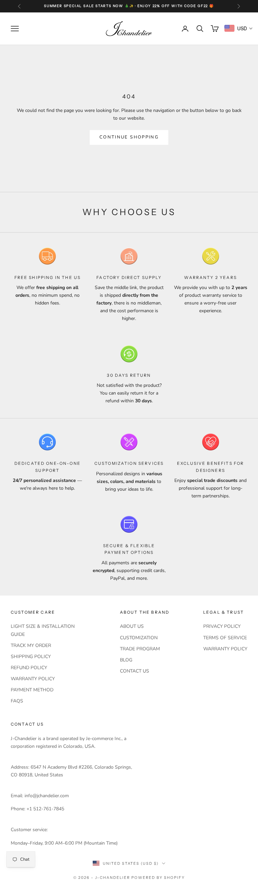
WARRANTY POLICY (33, 679)
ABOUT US (132, 626)
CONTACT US (134, 671)
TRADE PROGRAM (140, 649)
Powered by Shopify (158, 877)
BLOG (126, 660)
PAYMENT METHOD (32, 690)
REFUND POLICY (29, 667)
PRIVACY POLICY (222, 626)
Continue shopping (129, 137)
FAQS (17, 701)
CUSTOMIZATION (139, 638)
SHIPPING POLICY (31, 656)
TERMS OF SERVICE (225, 638)
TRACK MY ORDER (31, 645)
